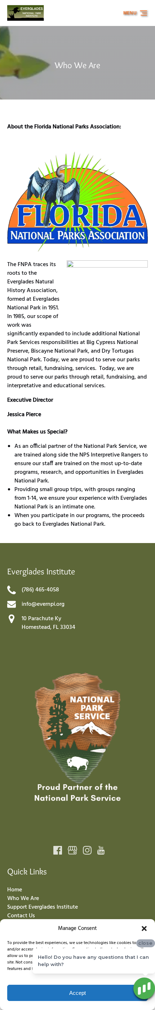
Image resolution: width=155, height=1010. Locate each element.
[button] (144, 928)
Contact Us (21, 916)
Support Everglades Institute (42, 907)
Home (14, 890)
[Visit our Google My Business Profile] (72, 850)
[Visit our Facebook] (57, 850)
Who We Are (23, 898)
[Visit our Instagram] (87, 850)
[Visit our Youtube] (101, 850)
